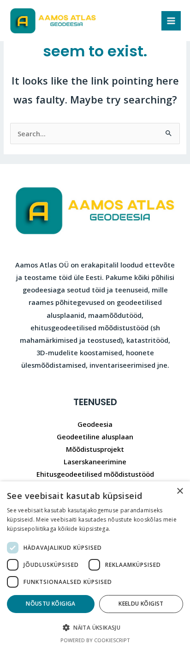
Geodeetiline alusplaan (95, 436)
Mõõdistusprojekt (95, 449)
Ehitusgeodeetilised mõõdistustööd (95, 474)
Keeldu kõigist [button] (141, 603)
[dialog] (95, 565)
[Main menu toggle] (171, 20)
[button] (95, 628)
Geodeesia (95, 424)
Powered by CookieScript (95, 640)
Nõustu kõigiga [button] (51, 603)
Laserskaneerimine (95, 461)
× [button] (179, 491)
